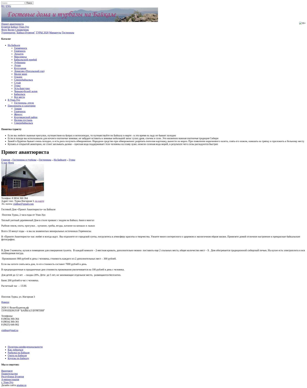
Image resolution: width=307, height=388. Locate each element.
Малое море (20, 74)
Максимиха (20, 56)
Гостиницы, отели (24, 102)
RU (3, 6)
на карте (39, 201)
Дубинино (19, 62)
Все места (19, 97)
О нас (4, 162)
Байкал (14, 26)
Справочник (22, 29)
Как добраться (15, 349)
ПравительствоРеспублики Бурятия (12, 375)
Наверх (5, 302)
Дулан (17, 65)
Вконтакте (7, 370)
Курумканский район (25, 117)
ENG (8, 6)
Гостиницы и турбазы (24, 159)
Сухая (17, 82)
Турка (17, 85)
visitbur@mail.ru (9, 330)
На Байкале (14, 45)
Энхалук (19, 53)
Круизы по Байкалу (18, 358)
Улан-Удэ (24, 26)
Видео (11, 29)
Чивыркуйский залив (25, 91)
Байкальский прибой (25, 59)
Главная (5, 159)
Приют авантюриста (12, 24)
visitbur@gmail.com (23, 204)
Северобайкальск (23, 79)
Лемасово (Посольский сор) (29, 71)
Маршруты (55, 32)
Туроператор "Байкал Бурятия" (18, 32)
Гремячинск (20, 48)
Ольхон (18, 77)
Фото (4, 29)
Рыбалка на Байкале (19, 352)
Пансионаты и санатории (21, 105)
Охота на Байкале (17, 355)
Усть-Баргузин (22, 88)
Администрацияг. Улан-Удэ (10, 381)
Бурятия (5, 26)
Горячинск (20, 51)
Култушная (20, 68)
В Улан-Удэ (14, 100)
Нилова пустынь (23, 120)
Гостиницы (68, 32)
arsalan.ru (21, 385)
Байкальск (19, 94)
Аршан (18, 108)
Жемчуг (18, 114)
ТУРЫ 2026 (42, 32)
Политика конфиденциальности (25, 346)
